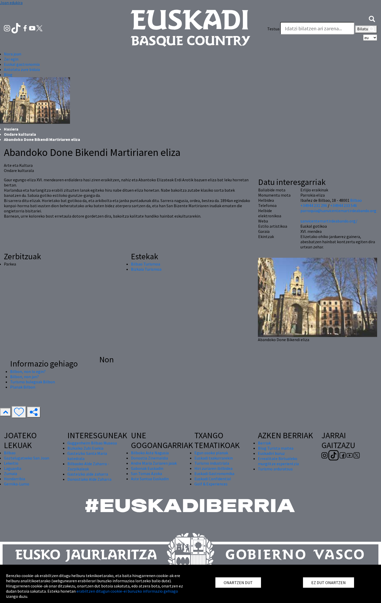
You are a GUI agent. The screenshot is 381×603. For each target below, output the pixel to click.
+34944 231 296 (313, 205)
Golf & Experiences (211, 483)
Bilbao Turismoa (145, 264)
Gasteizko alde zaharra (87, 474)
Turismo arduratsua (275, 468)
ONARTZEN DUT (238, 582)
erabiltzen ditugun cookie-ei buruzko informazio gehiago (127, 591)
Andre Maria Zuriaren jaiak (154, 463)
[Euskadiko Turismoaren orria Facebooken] (25, 27)
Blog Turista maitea (275, 448)
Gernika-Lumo (16, 483)
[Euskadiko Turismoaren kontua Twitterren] (39, 27)
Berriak (264, 443)
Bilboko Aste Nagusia (150, 452)
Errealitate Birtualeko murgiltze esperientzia (278, 461)
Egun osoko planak (211, 452)
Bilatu (363, 28)
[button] (372, 18)
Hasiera (11, 129)
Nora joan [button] (12, 53)
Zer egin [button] (11, 59)
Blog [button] (8, 74)
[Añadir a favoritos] (19, 412)
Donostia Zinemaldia (149, 458)
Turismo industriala (211, 463)
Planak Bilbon (22, 387)
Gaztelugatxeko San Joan (26, 458)
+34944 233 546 (343, 205)
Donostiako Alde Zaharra (89, 479)
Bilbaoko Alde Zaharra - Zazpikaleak (88, 466)
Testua (273, 28)
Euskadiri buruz (271, 453)
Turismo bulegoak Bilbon (32, 381)
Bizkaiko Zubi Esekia (85, 448)
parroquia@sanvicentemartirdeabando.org (338, 210)
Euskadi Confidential (212, 478)
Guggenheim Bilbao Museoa (92, 443)
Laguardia (12, 468)
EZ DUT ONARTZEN (328, 582)
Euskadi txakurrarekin (213, 458)
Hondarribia (14, 478)
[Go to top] (5, 412)
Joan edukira (11, 2)
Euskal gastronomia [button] (22, 64)
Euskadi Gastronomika (214, 473)
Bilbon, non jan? (24, 376)
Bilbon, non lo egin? (28, 371)
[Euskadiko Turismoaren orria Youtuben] (32, 27)
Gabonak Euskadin (147, 468)
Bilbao (356, 200)
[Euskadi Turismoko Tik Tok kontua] (16, 27)
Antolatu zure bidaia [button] (22, 69)
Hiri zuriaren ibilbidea (213, 468)
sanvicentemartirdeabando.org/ (328, 221)
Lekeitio (11, 463)
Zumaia (10, 473)
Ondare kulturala (20, 134)
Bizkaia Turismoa (146, 269)
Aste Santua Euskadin (150, 478)
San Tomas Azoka (146, 473)
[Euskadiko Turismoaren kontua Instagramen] (7, 27)
